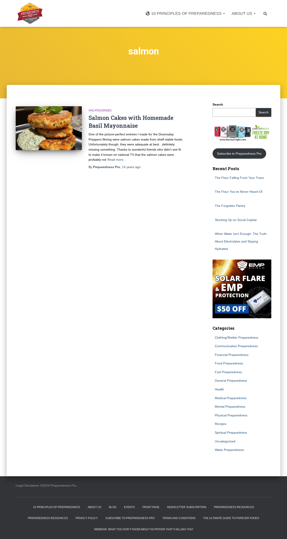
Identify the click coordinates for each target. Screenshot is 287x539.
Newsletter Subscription (186, 507)
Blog (112, 507)
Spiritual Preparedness (231, 432)
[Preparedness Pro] (30, 13)
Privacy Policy (87, 518)
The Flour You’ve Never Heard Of (238, 191)
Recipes (220, 424)
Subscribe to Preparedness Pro (239, 153)
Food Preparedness (229, 363)
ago (131, 167)
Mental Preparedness (230, 406)
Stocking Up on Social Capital (236, 220)
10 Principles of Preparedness (187, 13)
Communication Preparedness (236, 346)
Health (219, 389)
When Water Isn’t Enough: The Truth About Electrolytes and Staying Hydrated (241, 241)
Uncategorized (100, 110)
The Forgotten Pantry (230, 206)
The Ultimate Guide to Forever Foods (231, 518)
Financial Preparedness (231, 355)
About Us (242, 13)
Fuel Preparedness (228, 372)
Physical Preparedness (231, 415)
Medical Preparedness (231, 398)
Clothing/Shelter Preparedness (236, 337)
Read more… (116, 159)
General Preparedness (231, 380)
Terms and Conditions (179, 518)
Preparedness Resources (234, 507)
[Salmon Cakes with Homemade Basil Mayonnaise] (49, 128)
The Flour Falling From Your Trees (239, 178)
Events (129, 507)
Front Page (150, 507)
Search (218, 104)
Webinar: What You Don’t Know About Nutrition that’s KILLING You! (143, 529)
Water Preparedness (229, 450)
